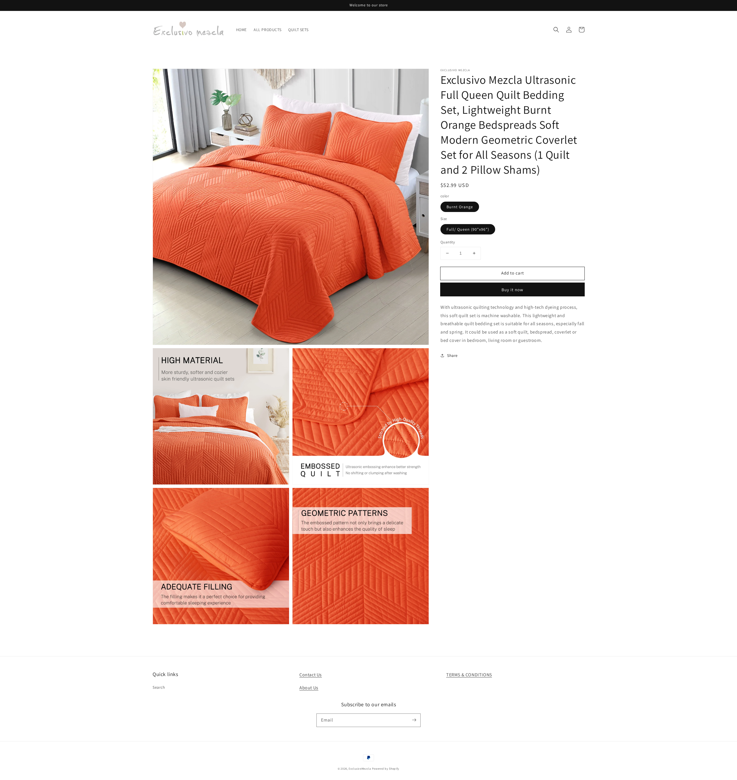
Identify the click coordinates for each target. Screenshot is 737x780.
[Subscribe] (414, 720)
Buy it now (512, 289)
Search (159, 687)
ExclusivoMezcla (360, 768)
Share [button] (452, 355)
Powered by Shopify (386, 768)
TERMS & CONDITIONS (469, 675)
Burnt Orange (460, 206)
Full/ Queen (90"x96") (468, 229)
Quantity (447, 242)
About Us (308, 688)
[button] (556, 29)
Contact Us (310, 675)
